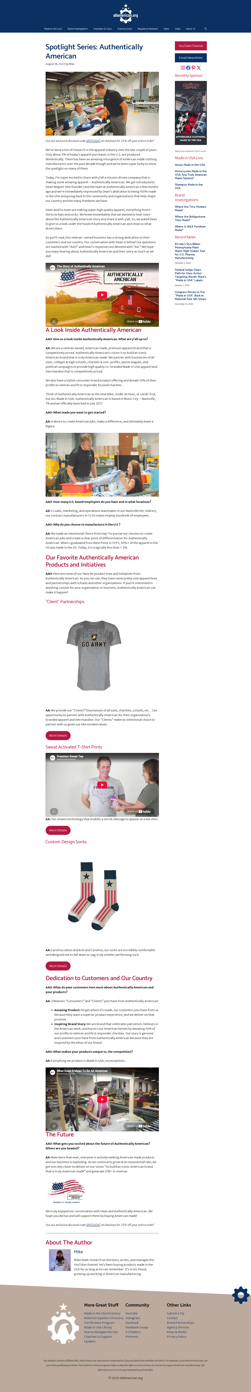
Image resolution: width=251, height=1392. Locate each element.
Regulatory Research (148, 29)
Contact (172, 1318)
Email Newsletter (191, 58)
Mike (78, 1252)
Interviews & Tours (103, 29)
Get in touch (200, 151)
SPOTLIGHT (93, 141)
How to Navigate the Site (101, 1332)
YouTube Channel (191, 46)
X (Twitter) (133, 1332)
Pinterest (132, 1336)
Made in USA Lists (53, 29)
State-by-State (125, 29)
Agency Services (178, 1327)
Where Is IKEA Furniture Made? (190, 228)
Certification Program (99, 1322)
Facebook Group (137, 1327)
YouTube (132, 1313)
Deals (177, 29)
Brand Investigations (78, 29)
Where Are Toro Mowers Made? (190, 208)
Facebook (132, 1322)
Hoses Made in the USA (190, 165)
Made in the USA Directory (102, 1313)
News (166, 29)
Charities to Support (98, 1336)
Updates (90, 1341)
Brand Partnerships (180, 1322)
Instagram (133, 1318)
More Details (58, 735)
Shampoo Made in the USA (189, 186)
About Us (190, 29)
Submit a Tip (175, 1313)
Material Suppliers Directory (103, 1318)
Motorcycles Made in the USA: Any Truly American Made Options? (191, 175)
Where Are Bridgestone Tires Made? (190, 218)
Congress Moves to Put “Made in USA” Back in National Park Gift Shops (190, 296)
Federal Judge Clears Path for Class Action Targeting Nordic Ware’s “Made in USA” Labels (190, 275)
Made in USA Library (98, 1327)
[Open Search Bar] (206, 29)
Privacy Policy (176, 1336)
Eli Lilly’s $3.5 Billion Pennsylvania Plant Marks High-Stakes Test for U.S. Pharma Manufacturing (190, 251)
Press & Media (177, 1332)
